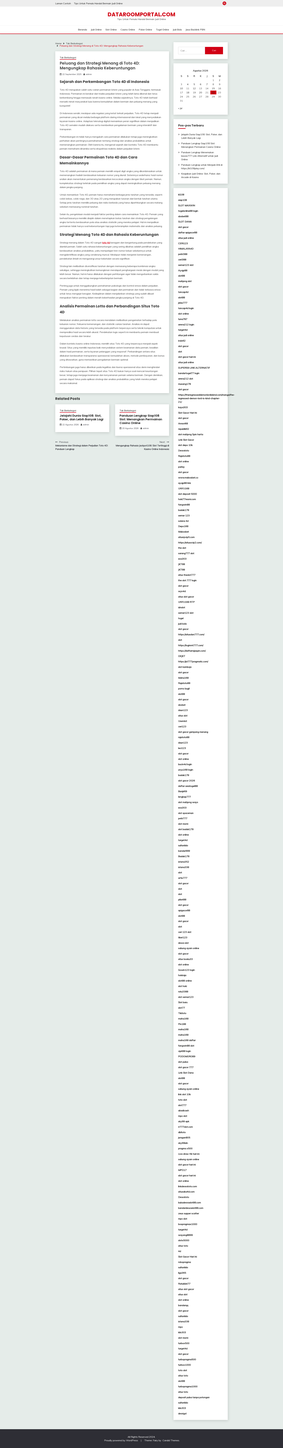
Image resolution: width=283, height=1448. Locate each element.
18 (187, 92)
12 (194, 88)
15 (213, 88)
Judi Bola (177, 29)
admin (89, 74)
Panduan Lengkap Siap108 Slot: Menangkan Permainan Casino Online (141, 419)
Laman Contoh (63, 3)
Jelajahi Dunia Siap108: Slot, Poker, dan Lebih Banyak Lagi (81, 417)
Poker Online (145, 29)
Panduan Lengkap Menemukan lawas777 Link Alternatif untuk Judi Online (199, 156)
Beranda (82, 29)
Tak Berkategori (68, 57)
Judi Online (96, 29)
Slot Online (111, 29)
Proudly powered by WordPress (121, 1440)
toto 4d (106, 242)
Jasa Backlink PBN (195, 29)
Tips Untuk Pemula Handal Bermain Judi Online (98, 3)
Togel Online (162, 29)
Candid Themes (171, 1440)
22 (213, 92)
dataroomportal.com (141, 14)
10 (181, 88)
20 (200, 92)
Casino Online (128, 29)
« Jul (180, 108)
